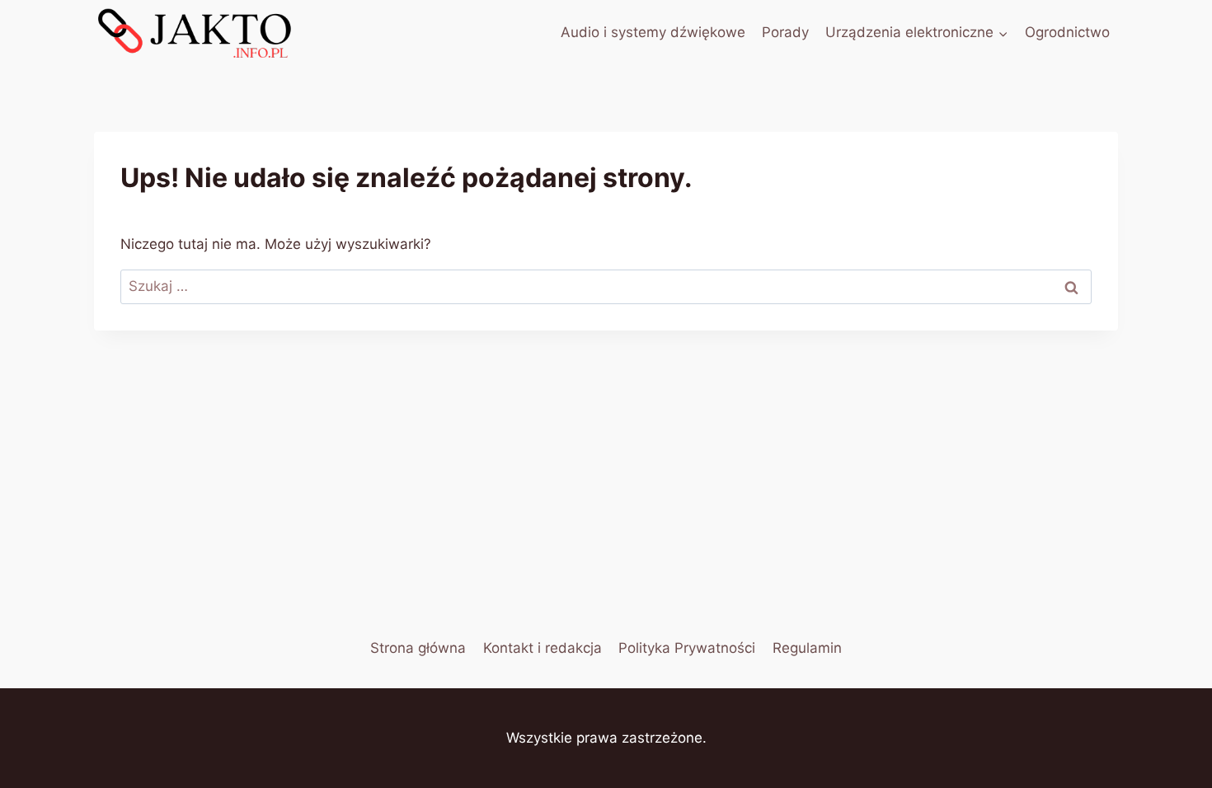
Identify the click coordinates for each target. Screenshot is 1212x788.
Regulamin (807, 648)
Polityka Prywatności (686, 648)
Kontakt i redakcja (542, 648)
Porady (785, 32)
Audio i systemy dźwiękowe (653, 32)
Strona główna (418, 648)
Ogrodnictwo (1067, 32)
